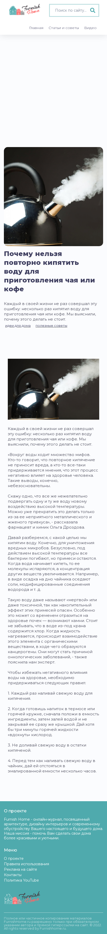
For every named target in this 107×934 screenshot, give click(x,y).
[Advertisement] (53, 90)
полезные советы (51, 325)
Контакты (13, 875)
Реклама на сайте (20, 869)
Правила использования (26, 864)
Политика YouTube (21, 880)
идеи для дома (18, 325)
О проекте (14, 858)
